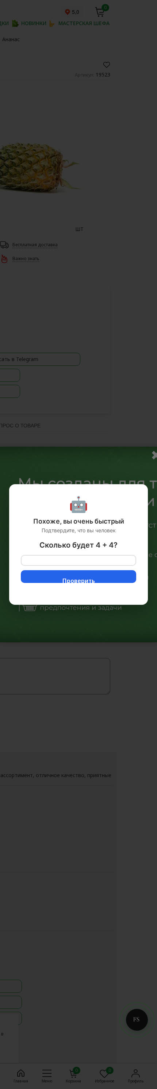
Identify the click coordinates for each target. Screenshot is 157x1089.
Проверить (78, 580)
